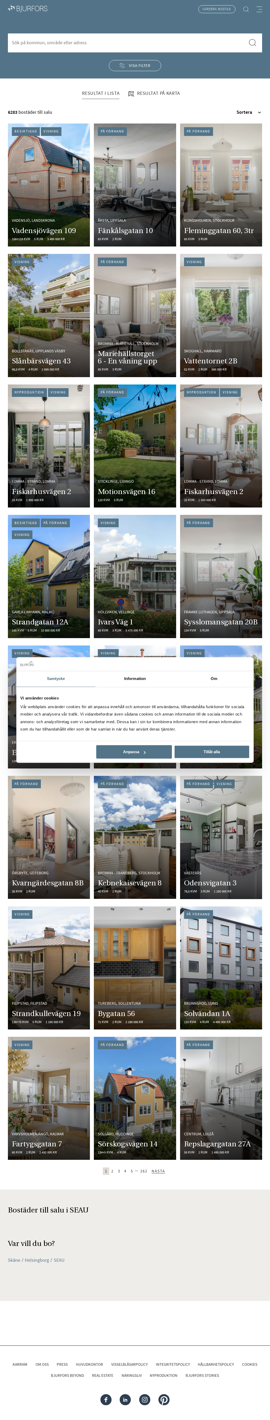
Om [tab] (214, 679)
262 (143, 1171)
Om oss (42, 1364)
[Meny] (259, 9)
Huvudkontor (89, 1364)
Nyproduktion (163, 1375)
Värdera (216, 9)
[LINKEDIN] (125, 1399)
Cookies (249, 1364)
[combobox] (126, 42)
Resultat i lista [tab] (100, 93)
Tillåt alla (212, 752)
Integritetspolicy (173, 1364)
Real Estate (102, 1375)
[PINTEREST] (163, 1399)
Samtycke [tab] (56, 679)
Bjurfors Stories (202, 1375)
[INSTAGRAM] (144, 1399)
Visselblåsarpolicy (129, 1364)
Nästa (158, 1171)
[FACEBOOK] (106, 1399)
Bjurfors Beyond (67, 1375)
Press (62, 1364)
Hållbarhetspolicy (216, 1364)
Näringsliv (132, 1375)
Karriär (20, 1364)
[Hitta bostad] (246, 9)
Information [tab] (135, 679)
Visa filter (140, 65)
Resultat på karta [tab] (158, 93)
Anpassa (131, 752)
